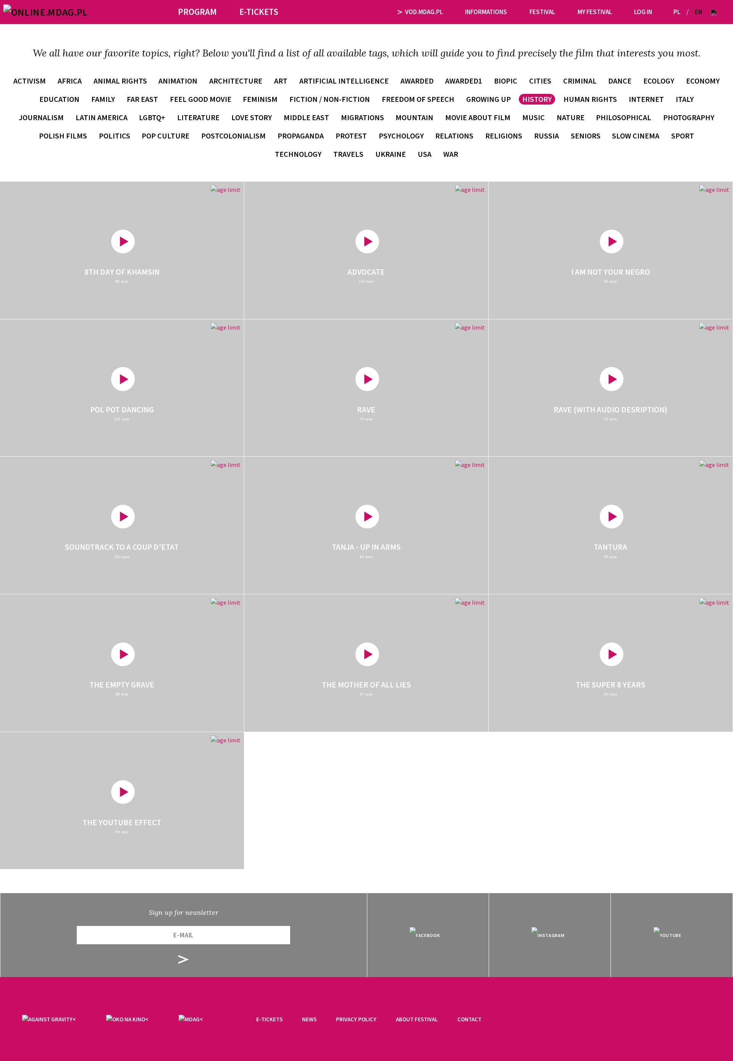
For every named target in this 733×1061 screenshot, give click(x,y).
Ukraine (390, 154)
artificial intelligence (344, 80)
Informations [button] (486, 12)
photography (688, 117)
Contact (469, 1019)
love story (251, 117)
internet (646, 99)
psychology (401, 135)
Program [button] (197, 11)
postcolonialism (233, 135)
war (450, 154)
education (59, 99)
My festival (595, 12)
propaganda (301, 135)
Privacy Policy (356, 1019)
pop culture (165, 135)
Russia (546, 135)
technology (298, 154)
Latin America (102, 117)
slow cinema (635, 135)
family (103, 99)
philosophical (623, 117)
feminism (260, 99)
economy (703, 80)
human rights (590, 99)
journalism (41, 117)
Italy (685, 99)
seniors (586, 135)
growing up (488, 99)
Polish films (63, 135)
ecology (658, 80)
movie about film (477, 117)
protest (351, 135)
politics (114, 135)
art (280, 80)
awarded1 (463, 80)
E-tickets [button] (258, 11)
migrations (362, 117)
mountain (414, 117)
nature (570, 117)
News (309, 1019)
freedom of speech (418, 99)
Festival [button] (542, 12)
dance (619, 80)
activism (29, 80)
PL (676, 12)
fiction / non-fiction (329, 99)
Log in (643, 12)
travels (348, 154)
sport (682, 135)
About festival (417, 1019)
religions (503, 135)
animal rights (120, 80)
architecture (235, 80)
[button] (714, 12)
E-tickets (269, 1019)
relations (454, 135)
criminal (580, 80)
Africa (70, 80)
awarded (417, 80)
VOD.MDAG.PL (424, 12)
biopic (505, 80)
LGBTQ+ (152, 117)
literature (198, 117)
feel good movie (200, 99)
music (533, 117)
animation (177, 80)
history (537, 99)
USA (424, 154)
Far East (142, 99)
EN (698, 12)
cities (540, 80)
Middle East (306, 117)
